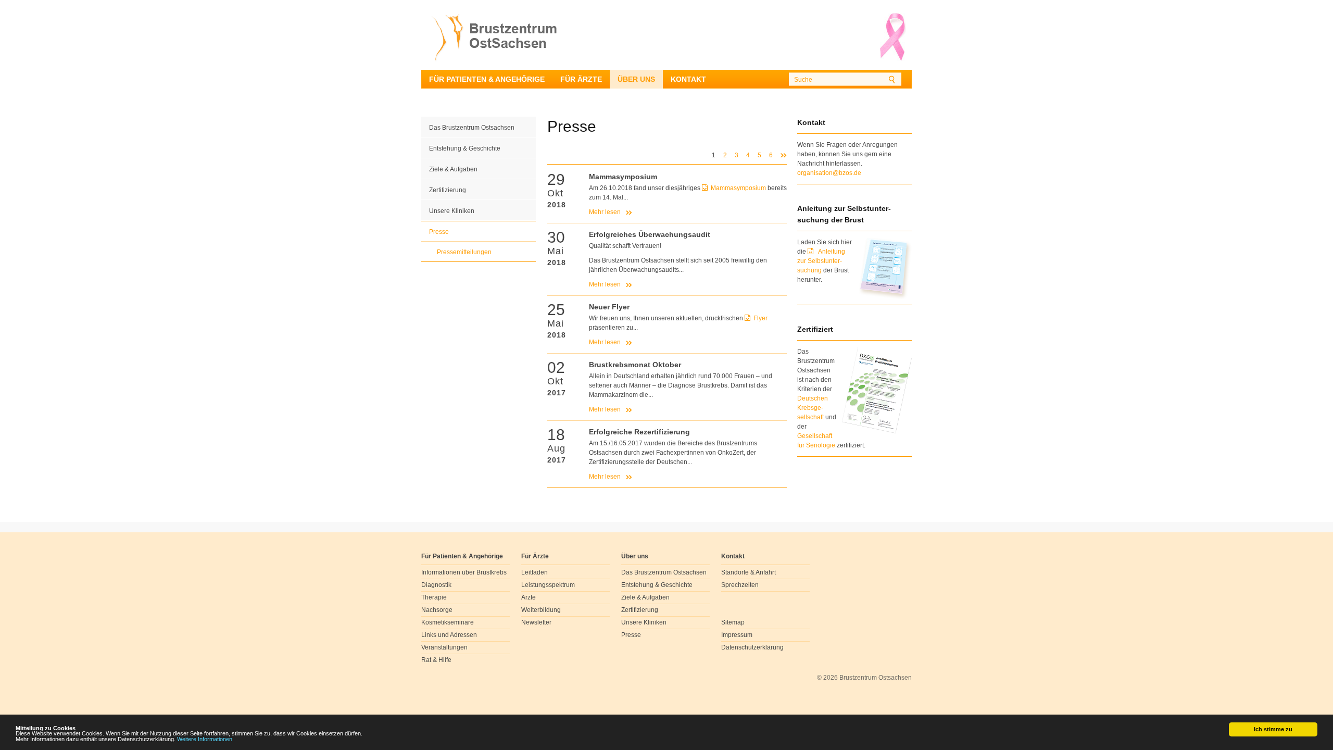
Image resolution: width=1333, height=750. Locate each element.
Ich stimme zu (1273, 729)
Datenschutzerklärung (752, 647)
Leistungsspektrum (548, 585)
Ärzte (528, 597)
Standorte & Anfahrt (748, 572)
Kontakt (688, 79)
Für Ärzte (581, 79)
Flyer (760, 318)
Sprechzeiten (740, 585)
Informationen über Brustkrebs (464, 572)
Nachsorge (436, 610)
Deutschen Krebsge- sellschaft (812, 408)
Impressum (736, 635)
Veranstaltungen (444, 647)
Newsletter (536, 622)
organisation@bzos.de (829, 173)
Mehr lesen (605, 212)
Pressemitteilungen (464, 252)
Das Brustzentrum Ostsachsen (471, 127)
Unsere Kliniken (451, 211)
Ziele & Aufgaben (453, 169)
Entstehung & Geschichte (464, 148)
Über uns (636, 79)
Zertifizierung (447, 190)
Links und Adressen (449, 635)
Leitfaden (534, 572)
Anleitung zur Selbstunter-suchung (821, 261)
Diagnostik (436, 585)
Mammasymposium (739, 188)
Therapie (434, 597)
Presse (439, 231)
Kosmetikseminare (447, 622)
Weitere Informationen (204, 739)
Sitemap (733, 622)
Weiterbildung (541, 610)
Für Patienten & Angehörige (487, 79)
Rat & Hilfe (436, 660)
